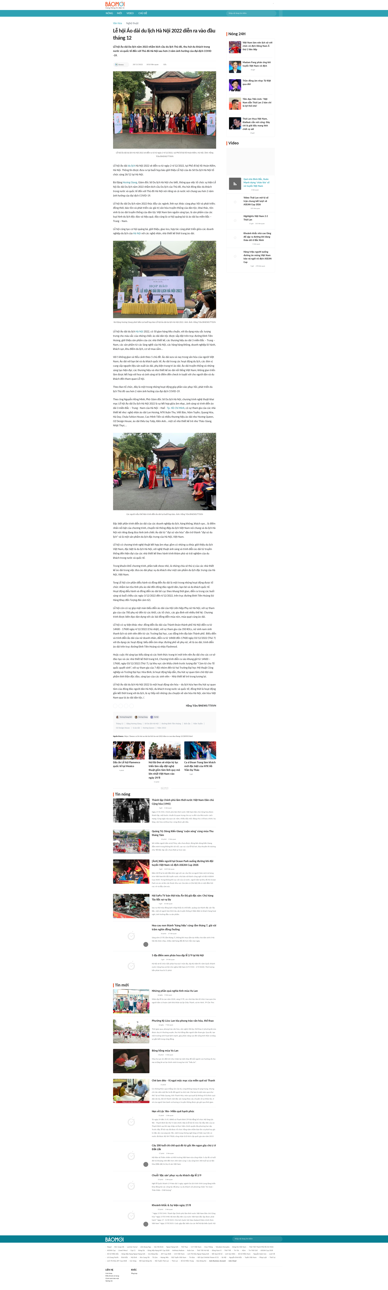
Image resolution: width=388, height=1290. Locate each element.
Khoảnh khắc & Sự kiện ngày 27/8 (171, 1205)
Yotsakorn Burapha (222, 1247)
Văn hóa (117, 23)
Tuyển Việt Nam (251, 1257)
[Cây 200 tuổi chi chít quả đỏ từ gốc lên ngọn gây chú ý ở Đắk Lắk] (131, 1156)
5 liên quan (169, 1055)
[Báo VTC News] (155, 934)
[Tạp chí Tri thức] (244, 53)
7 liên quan (169, 1025)
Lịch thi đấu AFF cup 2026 (117, 1261)
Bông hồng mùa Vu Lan (165, 1050)
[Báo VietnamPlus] (155, 839)
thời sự (272, 1257)
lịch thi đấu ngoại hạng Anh (198, 1254)
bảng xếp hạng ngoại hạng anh (133, 1254)
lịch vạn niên (230, 1254)
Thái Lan (175, 1261)
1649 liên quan (169, 869)
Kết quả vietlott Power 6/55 (208, 1257)
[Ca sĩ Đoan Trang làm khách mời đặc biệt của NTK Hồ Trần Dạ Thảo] (200, 750)
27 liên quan (172, 934)
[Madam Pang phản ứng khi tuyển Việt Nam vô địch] (235, 67)
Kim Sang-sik (119, 1247)
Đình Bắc (124, 1257)
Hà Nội (137, 233)
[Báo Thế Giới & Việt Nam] (154, 1055)
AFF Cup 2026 (166, 1254)
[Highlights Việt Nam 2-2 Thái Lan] (235, 221)
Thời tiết (227, 1250)
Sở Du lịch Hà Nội (152, 724)
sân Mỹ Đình (158, 1247)
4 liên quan (168, 995)
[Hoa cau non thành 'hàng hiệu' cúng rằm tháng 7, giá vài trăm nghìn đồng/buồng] (131, 936)
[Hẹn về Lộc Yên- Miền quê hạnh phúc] (131, 1122)
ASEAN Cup (111, 1250)
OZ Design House (123, 728)
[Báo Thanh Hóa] (155, 1085)
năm (244, 1250)
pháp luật (263, 1257)
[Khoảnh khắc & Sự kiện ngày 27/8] (131, 1216)
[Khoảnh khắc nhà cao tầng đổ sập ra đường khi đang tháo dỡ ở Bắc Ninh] (235, 238)
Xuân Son (190, 1250)
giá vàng (133, 1261)
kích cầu (187, 724)
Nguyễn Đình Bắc (235, 1257)
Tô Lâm (155, 1257)
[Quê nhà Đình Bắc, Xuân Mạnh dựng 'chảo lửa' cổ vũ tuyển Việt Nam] (235, 184)
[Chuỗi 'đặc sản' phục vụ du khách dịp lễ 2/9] (131, 1186)
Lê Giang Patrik (112, 1257)
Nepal (109, 1247)
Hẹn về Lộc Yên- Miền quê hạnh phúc (173, 1111)
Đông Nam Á (216, 1250)
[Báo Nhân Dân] (154, 869)
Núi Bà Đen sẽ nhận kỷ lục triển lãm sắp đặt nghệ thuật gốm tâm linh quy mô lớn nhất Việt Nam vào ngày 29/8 (164, 770)
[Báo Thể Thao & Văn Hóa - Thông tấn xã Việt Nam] (115, 770)
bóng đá (141, 1250)
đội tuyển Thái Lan (162, 1261)
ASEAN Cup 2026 (267, 1250)
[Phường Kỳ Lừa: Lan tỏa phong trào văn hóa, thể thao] (131, 1031)
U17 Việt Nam (196, 1247)
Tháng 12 (119, 724)
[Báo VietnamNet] (154, 904)
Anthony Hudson (178, 1250)
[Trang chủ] (114, 5)
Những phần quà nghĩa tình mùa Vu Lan (175, 991)
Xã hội (224, 1257)
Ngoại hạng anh (172, 1247)
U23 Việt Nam (179, 1254)
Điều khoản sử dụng (112, 1276)
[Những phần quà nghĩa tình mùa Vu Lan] (131, 1001)
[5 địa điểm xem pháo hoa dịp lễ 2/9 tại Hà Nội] (131, 966)
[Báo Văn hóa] (154, 808)
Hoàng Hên (165, 1257)
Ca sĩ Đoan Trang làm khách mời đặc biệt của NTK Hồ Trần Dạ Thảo (200, 766)
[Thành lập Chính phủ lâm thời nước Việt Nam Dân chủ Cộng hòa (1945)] (131, 810)
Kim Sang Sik (144, 1257)
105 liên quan (255, 208)
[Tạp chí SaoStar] (246, 70)
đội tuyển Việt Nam (178, 1257)
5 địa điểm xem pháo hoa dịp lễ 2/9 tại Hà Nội (178, 955)
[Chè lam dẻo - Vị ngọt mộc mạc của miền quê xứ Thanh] (131, 1091)
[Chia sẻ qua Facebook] (115, 706)
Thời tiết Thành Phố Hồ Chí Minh (261, 1247)
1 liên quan (168, 808)
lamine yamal (132, 1247)
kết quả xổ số (217, 1254)
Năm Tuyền (198, 724)
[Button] (281, 13)
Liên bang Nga (145, 1247)
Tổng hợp (134, 1273)
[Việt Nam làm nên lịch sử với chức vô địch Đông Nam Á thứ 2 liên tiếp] (235, 47)
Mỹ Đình (134, 1257)
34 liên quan (170, 959)
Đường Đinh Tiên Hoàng (171, 724)
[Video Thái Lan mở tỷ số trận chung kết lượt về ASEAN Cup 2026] (235, 202)
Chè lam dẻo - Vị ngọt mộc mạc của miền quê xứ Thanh (183, 1080)
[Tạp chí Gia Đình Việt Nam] (155, 960)
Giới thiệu (108, 1273)
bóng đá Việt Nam (239, 1247)
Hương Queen (148, 728)
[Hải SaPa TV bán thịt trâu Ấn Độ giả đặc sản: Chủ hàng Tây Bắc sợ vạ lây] (131, 906)
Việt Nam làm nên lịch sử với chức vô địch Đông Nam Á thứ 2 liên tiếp (257, 46)
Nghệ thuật (132, 23)
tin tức (236, 1250)
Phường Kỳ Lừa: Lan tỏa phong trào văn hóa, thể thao (183, 1020)
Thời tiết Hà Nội (203, 1250)
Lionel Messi (123, 1250)
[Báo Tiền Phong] (245, 88)
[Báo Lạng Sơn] (154, 1025)
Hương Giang (130, 182)
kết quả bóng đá (145, 1261)
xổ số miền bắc (113, 1254)
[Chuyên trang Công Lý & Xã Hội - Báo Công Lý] (154, 995)
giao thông (208, 1247)
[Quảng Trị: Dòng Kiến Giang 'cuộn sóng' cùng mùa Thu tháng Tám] (131, 842)
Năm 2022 (161, 728)
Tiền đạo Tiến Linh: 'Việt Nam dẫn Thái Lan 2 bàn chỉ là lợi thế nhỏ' (257, 102)
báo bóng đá (201, 1261)
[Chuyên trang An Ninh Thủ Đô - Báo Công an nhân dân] (150, 782)
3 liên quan (255, 190)
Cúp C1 (132, 1250)
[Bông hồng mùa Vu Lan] (131, 1061)
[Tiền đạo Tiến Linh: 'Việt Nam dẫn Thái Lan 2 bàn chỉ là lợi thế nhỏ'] (235, 104)
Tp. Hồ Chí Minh (175, 408)
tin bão (192, 1257)
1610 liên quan (152, 65)
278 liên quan (260, 266)
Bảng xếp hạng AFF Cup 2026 (158, 1250)
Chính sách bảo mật (112, 1278)
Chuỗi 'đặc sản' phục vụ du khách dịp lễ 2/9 (176, 1175)
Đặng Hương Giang (134, 724)
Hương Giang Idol (126, 717)
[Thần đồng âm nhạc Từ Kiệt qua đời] (235, 85)
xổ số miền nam (244, 1254)
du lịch (131, 165)
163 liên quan (260, 224)
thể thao (184, 1247)
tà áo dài (136, 728)
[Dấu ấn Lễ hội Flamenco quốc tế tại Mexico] (129, 750)
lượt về (272, 1254)
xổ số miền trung (187, 1261)
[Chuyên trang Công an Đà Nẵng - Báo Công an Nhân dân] (154, 1116)
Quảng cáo (109, 1281)
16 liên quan (168, 904)
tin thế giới (253, 1250)
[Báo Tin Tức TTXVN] (154, 1180)
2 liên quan (172, 839)
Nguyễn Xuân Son (259, 1254)
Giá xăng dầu (153, 1254)
